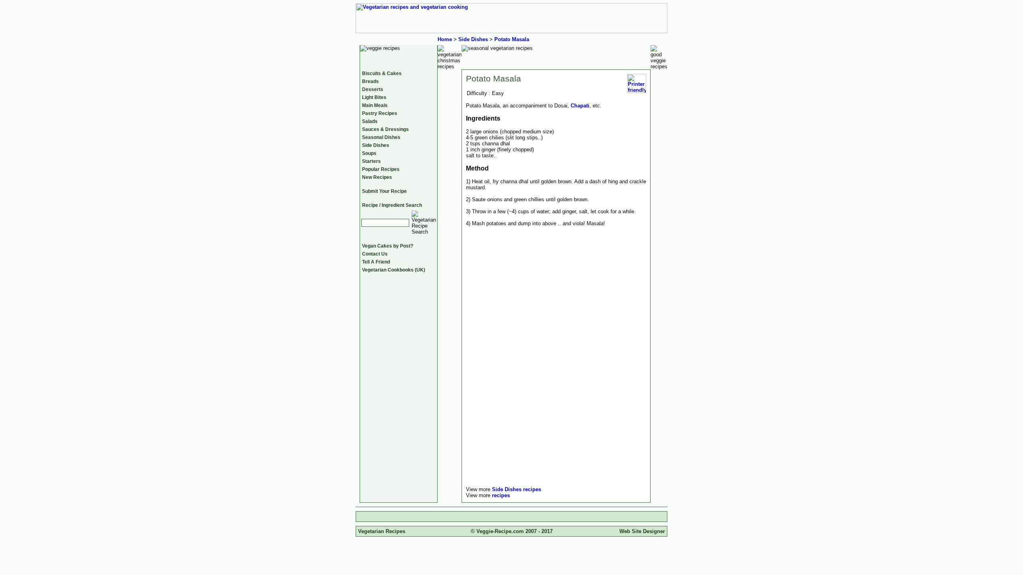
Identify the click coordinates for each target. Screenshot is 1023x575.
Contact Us (375, 254)
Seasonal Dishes (381, 137)
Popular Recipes (381, 169)
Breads (370, 81)
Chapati (580, 106)
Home (445, 39)
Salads (370, 121)
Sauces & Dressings (385, 129)
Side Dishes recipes (516, 489)
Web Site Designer (642, 531)
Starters (371, 161)
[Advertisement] (533, 425)
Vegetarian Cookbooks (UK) (393, 270)
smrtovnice (480, 229)
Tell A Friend (376, 262)
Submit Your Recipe (384, 191)
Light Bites (374, 97)
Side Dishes (473, 39)
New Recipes (377, 177)
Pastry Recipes (379, 113)
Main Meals (375, 105)
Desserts (372, 89)
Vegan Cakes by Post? (387, 246)
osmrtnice (478, 235)
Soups (369, 153)
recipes (501, 495)
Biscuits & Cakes (382, 73)
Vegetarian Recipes (381, 531)
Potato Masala (511, 39)
